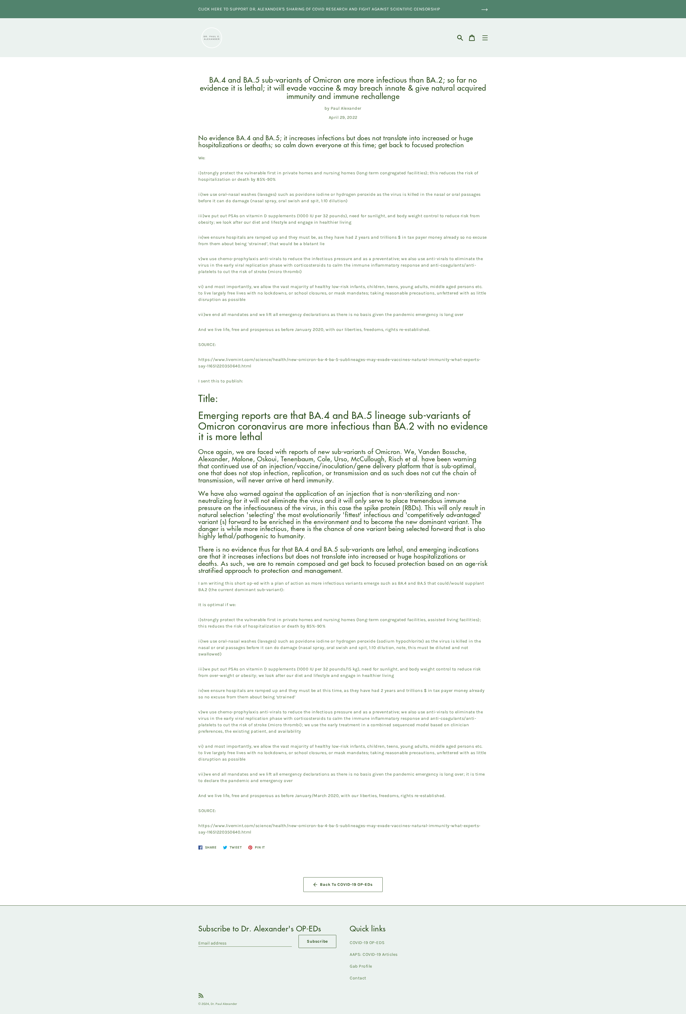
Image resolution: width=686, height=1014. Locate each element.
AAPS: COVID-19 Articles (374, 954)
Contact (358, 977)
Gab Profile (361, 966)
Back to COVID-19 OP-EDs (346, 884)
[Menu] (485, 38)
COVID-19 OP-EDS (367, 942)
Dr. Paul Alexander (224, 1004)
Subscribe (317, 941)
